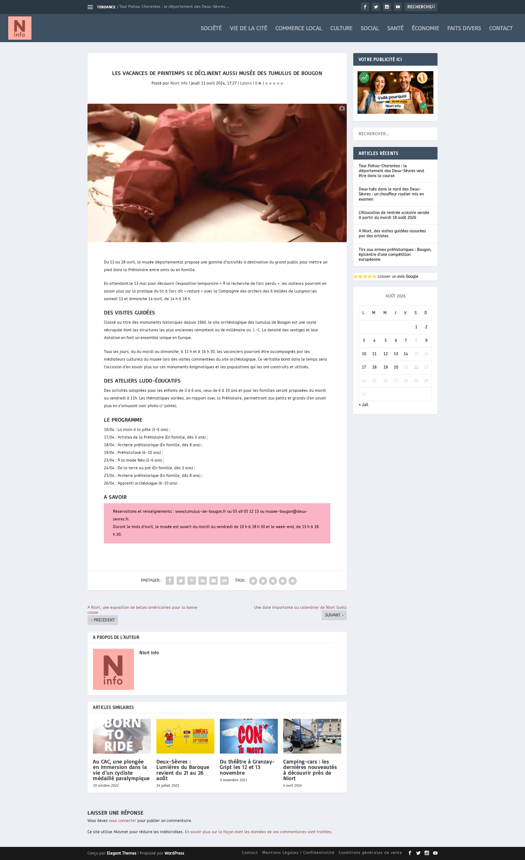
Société (211, 28)
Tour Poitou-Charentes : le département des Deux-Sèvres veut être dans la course (391, 171)
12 (385, 354)
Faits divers (464, 28)
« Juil (363, 405)
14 (406, 354)
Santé (395, 28)
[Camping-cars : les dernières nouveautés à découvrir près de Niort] (312, 736)
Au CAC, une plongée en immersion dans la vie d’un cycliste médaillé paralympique (121, 769)
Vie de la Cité (248, 28)
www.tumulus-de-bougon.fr (200, 511)
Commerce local (298, 28)
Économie (425, 28)
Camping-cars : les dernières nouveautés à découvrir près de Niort (310, 769)
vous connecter (122, 820)
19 (385, 367)
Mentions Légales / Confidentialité (298, 852)
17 (364, 367)
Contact (501, 28)
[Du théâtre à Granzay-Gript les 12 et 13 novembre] (249, 736)
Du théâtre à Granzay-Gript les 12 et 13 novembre (247, 767)
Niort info (179, 83)
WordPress (174, 853)
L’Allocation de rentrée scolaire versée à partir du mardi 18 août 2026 (394, 215)
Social (370, 28)
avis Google (407, 276)
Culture (341, 28)
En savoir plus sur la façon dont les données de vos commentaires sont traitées (258, 832)
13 (396, 354)
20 (396, 367)
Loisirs (246, 83)
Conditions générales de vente (370, 852)
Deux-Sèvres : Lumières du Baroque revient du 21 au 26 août (182, 769)
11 (374, 354)
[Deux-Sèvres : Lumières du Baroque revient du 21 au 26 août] (185, 736)
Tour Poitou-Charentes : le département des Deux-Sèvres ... (174, 6)
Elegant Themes (121, 853)
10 (364, 354)
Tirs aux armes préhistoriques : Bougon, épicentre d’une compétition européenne (395, 254)
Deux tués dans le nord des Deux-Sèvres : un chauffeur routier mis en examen (391, 194)
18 (374, 367)
